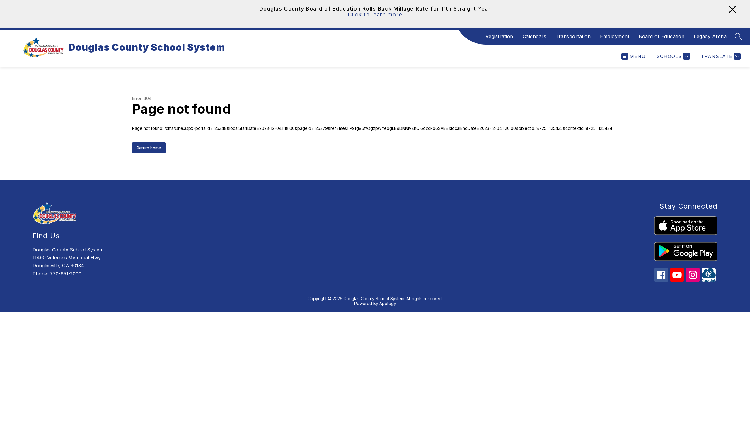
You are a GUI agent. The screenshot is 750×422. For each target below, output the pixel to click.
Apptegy (387, 303)
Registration (499, 36)
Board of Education (661, 36)
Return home (149, 147)
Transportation (573, 36)
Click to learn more (375, 14)
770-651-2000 (65, 274)
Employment (614, 36)
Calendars (534, 36)
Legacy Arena (710, 36)
